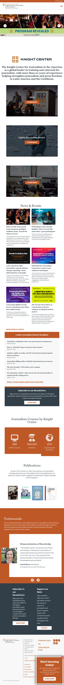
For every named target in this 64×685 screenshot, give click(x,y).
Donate (44, 628)
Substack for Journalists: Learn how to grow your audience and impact (42, 268)
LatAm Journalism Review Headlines (32, 335)
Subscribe (32, 403)
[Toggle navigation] (61, 6)
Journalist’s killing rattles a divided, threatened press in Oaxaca (30, 361)
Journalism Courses (44, 640)
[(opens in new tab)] (13, 492)
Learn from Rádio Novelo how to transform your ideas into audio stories (17, 307)
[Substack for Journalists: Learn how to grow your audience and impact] (43, 256)
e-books (17, 475)
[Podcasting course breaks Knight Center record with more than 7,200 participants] (43, 216)
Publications (32, 465)
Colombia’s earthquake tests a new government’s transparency (29, 341)
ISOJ (39, 643)
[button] (5, 25)
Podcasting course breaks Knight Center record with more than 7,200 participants (43, 229)
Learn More (32, 102)
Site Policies (27, 669)
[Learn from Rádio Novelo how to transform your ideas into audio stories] (18, 294)
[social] (54, 640)
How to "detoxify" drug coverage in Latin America (25, 347)
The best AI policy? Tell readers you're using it (23, 367)
